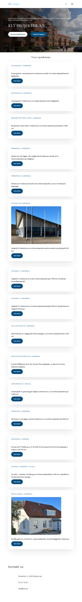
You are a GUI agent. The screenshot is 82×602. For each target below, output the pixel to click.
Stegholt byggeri (39, 34)
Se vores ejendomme (18, 34)
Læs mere (17, 81)
